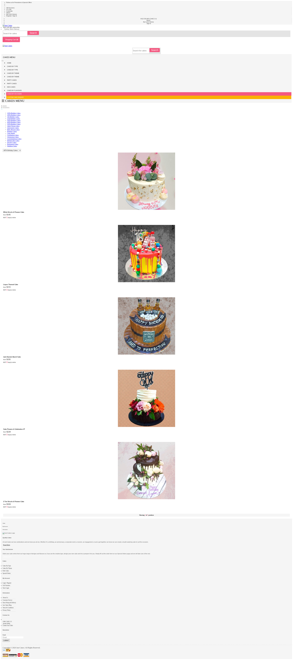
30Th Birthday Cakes (13, 120)
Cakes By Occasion (14, 94)
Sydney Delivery (11, 29)
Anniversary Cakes (13, 128)
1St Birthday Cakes (13, 117)
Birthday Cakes (12, 131)
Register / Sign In (11, 16)
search (33, 33)
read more (6, 545)
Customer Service (7, 600)
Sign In (149, 23)
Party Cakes (12, 80)
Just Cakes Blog (7, 605)
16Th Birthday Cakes (13, 113)
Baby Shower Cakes (13, 129)
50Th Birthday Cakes (13, 124)
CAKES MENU (9, 57)
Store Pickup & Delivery (9, 602)
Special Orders (7, 573)
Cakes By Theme (13, 73)
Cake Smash (11, 133)
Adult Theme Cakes (13, 126)
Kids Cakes (11, 87)
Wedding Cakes (12, 146)
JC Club (8, 9)
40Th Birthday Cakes (13, 122)
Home (9, 63)
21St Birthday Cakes (13, 118)
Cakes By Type (12, 66)
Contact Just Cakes (8, 625)
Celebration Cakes (13, 135)
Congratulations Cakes (14, 139)
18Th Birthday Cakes (13, 115)
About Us (5, 597)
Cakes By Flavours (14, 90)
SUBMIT (6, 640)
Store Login (6, 588)
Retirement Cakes (12, 144)
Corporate (9, 11)
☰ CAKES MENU (13, 100)
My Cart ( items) (11, 14)
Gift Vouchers (10, 8)
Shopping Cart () (11, 40)
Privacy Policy (7, 610)
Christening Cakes (13, 137)
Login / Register (7, 583)
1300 (7, 621)
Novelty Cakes (11, 142)
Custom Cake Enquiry (15, 97)
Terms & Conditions (8, 607)
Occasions (6, 107)
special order (7, 557)
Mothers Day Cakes (13, 140)
